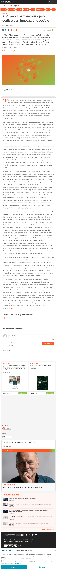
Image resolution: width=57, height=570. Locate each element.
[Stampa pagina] (11, 30)
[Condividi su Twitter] (3, 30)
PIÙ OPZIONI (41, 567)
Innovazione (10, 25)
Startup (53, 9)
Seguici (19, 535)
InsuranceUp (26, 9)
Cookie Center (28, 541)
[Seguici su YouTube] (36, 535)
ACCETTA (14, 567)
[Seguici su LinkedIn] (26, 535)
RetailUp (33, 9)
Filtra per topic (8, 450)
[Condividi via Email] (16, 30)
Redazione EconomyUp (8, 51)
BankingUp (19, 9)
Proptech (48, 9)
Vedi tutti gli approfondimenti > (48, 529)
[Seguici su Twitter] (29, 535)
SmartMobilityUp (40, 9)
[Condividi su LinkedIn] (5, 30)
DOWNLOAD (22, 393)
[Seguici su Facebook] (33, 535)
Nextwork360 (7, 548)
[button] (4, 6)
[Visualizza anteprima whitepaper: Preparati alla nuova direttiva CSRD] (42, 383)
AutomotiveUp (11, 9)
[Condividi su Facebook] (8, 30)
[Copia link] (14, 30)
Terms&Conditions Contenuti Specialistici (14, 541)
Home (4, 25)
